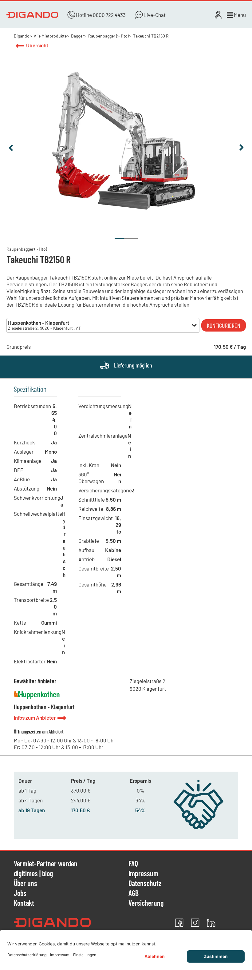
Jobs (20, 893)
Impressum (143, 874)
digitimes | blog (33, 874)
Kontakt (24, 903)
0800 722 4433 (109, 15)
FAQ (133, 864)
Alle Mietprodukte (50, 35)
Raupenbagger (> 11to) (108, 35)
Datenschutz (144, 884)
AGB (133, 893)
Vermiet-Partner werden (45, 864)
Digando (22, 35)
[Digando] (32, 15)
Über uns (25, 884)
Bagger (77, 35)
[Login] (218, 15)
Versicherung (145, 903)
